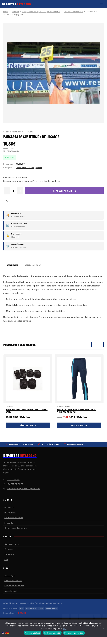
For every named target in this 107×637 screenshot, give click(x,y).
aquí (64, 628)
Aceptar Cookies (32, 633)
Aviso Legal (9, 575)
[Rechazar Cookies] (103, 628)
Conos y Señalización (73, 11)
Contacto (8, 549)
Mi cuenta (9, 507)
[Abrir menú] (102, 4)
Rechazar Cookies (52, 633)
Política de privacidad (73, 633)
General (15, 11)
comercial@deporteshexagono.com (23, 488)
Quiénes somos (11, 544)
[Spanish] (8, 633)
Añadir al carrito (28, 425)
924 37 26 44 (13, 479)
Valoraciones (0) (33, 265)
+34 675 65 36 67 (15, 484)
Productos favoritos (13, 517)
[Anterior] (94, 344)
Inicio (5, 11)
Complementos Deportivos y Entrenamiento (41, 11)
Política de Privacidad (14, 585)
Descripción (12, 265)
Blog (6, 559)
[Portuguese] (6, 633)
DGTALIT (22, 613)
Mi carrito (8, 523)
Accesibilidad (10, 591)
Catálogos (9, 554)
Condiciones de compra (15, 528)
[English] (3, 633)
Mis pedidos (10, 512)
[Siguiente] (101, 344)
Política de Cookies (13, 580)
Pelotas (31, 132)
